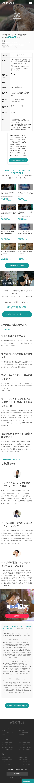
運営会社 (3, 734)
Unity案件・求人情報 (6, 761)
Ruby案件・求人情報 (6, 757)
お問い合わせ (21, 734)
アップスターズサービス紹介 (7, 732)
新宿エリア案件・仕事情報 (7, 744)
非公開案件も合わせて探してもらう (17, 314)
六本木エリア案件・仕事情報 (25, 742)
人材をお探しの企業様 (23, 732)
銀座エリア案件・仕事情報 (24, 749)
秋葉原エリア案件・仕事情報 (7, 749)
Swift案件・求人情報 (6, 764)
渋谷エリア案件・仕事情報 (7, 742)
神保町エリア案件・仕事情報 (25, 747)
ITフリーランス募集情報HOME (8, 727)
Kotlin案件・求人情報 (23, 757)
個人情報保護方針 (22, 730)
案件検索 (3, 730)
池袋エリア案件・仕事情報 (7, 747)
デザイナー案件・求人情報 (24, 764)
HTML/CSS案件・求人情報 (24, 761)
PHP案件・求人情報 (23, 759)
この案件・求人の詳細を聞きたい (18, 160)
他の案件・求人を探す (17, 266)
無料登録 (17, 616)
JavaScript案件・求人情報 (7, 759)
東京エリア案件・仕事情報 (24, 744)
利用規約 (20, 727)
